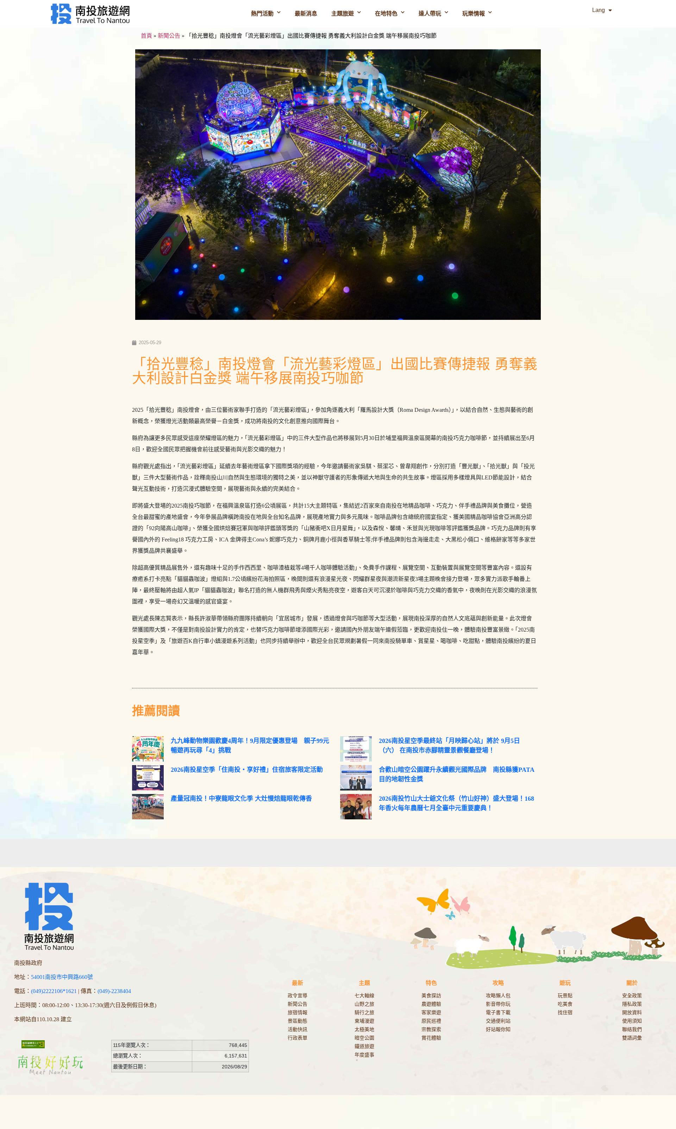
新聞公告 (169, 36)
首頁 (146, 36)
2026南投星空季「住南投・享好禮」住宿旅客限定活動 (247, 769)
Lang (598, 10)
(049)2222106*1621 (54, 991)
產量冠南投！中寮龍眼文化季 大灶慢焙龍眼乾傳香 (241, 798)
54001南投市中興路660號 (62, 977)
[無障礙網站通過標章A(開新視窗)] (33, 1044)
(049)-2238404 (114, 991)
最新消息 (306, 14)
